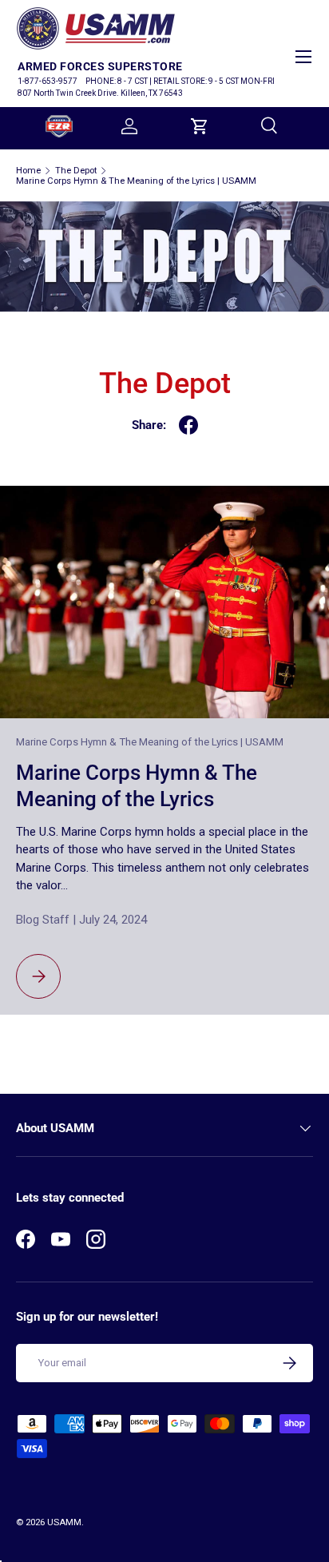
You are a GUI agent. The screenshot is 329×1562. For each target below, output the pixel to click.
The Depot (76, 170)
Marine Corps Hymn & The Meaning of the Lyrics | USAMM (136, 181)
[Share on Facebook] (188, 425)
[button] (199, 126)
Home (28, 170)
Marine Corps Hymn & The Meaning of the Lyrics (136, 786)
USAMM (64, 1522)
